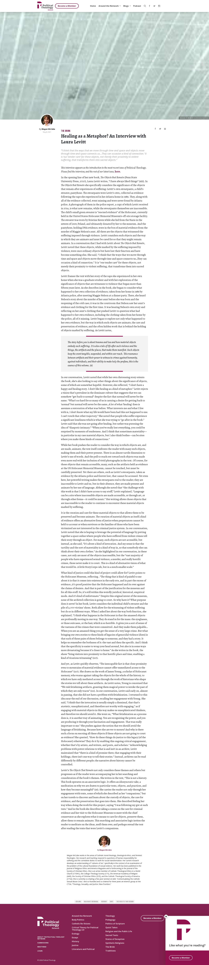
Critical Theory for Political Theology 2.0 (85, 928)
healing (78, 902)
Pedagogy (110, 919)
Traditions (110, 950)
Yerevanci (182, 118)
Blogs (126, 6)
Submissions (43, 943)
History (75, 941)
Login (39, 951)
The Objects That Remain (124, 902)
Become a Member (67, 6)
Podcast (137, 6)
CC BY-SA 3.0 (189, 118)
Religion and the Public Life (118, 931)
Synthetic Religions (114, 943)
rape (111, 902)
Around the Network (109, 6)
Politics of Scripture (115, 923)
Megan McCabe (48, 129)
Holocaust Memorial (91, 902)
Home (93, 6)
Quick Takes (111, 927)
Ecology (75, 933)
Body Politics (78, 919)
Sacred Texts (111, 935)
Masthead (41, 947)
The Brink (65, 131)
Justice (75, 945)
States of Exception (114, 939)
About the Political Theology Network (50, 938)
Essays (75, 937)
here (117, 171)
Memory (104, 902)
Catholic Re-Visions (81, 923)
